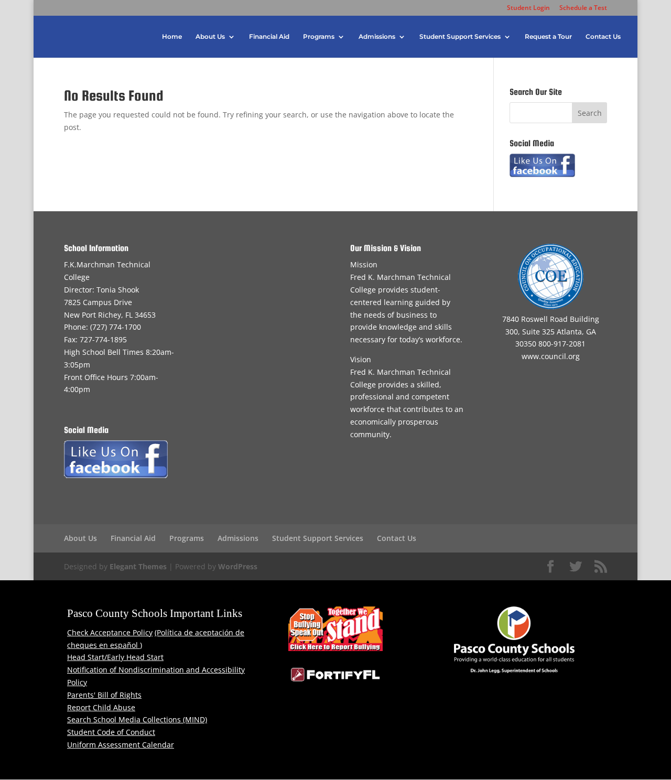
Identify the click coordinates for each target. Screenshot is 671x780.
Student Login (528, 8)
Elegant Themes (138, 566)
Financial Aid (269, 36)
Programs (318, 36)
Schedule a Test (583, 8)
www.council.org (551, 356)
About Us (210, 36)
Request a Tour (548, 36)
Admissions (377, 36)
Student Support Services (460, 36)
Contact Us (603, 36)
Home (172, 36)
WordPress (237, 566)
